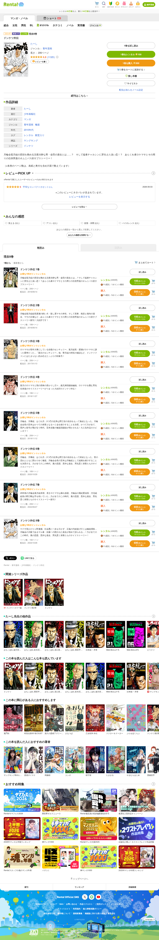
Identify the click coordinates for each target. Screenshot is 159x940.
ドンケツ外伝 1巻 (30, 269)
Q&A (61, 904)
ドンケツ (28, 145)
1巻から (7, 262)
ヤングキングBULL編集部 (13, 775)
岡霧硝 (47, 775)
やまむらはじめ (133, 775)
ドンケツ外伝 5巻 (30, 413)
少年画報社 (30, 113)
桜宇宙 (88, 775)
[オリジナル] (43, 25)
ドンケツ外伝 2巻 (30, 305)
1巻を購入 (131, 63)
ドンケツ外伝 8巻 (30, 520)
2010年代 (29, 129)
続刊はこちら (78, 95)
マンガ (27, 119)
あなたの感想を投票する (78, 235)
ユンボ (68, 775)
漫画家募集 (77, 913)
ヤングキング (31, 140)
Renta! (6, 565)
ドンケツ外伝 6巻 (30, 448)
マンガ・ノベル (19, 18)
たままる (110, 775)
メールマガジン (117, 904)
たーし (33, 43)
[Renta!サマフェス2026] (21, 4)
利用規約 (76, 908)
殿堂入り (39, 135)
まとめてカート (146, 262)
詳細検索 (132, 887)
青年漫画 (47, 48)
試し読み (142, 272)
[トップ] (11, 4)
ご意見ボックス (101, 904)
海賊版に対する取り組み (95, 913)
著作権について (63, 913)
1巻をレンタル (130, 54)
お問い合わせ (71, 904)
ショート (54, 18)
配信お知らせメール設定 (131, 89)
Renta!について (42, 904)
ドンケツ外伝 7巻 (30, 484)
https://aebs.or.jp (46, 935)
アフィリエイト (63, 908)
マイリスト (132, 83)
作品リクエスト (86, 904)
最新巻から (19, 262)
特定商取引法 (49, 913)
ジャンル (94, 25)
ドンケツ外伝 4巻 (30, 377)
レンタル (28, 135)
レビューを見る (78, 206)
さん (38, 186)
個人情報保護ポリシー (92, 908)
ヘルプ (54, 904)
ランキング (79, 887)
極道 (37, 124)
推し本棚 (132, 75)
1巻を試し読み (131, 45)
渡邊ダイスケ (29, 775)
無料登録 (150, 4)
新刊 (26, 887)
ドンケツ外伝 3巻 (30, 341)
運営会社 (111, 913)
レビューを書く (41, 61)
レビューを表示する (79, 196)
